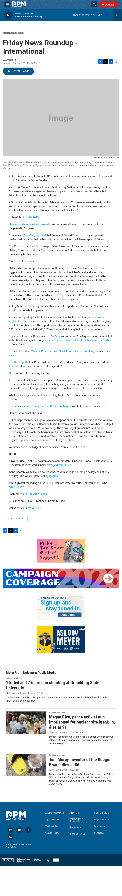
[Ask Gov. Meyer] (61, 639)
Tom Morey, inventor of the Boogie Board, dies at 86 (79, 762)
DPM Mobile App (77, 834)
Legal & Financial (52, 820)
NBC (11, 373)
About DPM (74, 813)
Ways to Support (102, 820)
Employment (100, 826)
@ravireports (16, 487)
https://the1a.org (36, 494)
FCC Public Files (52, 826)
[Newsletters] (61, 607)
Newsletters (75, 827)
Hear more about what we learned (29, 224)
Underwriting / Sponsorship (76, 820)
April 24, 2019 (31, 217)
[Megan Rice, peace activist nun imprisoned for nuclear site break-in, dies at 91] (26, 722)
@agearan (52, 476)
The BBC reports (18, 362)
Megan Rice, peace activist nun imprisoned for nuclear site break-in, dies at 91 (82, 722)
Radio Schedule (101, 813)
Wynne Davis (55, 770)
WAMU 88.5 (34, 507)
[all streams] (117, 15)
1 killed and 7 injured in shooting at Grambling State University (52, 685)
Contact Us (99, 833)
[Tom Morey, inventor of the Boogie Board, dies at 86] (26, 765)
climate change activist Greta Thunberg (45, 406)
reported (34, 235)
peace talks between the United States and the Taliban (80, 340)
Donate (110, 4)
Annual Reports (52, 833)
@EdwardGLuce (61, 465)
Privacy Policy (11, 847)
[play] (8, 15)
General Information (54, 813)
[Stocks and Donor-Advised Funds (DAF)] (61, 550)
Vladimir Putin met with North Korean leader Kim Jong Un (64, 351)
